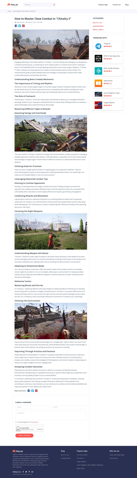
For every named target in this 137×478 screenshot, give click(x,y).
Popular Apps (103, 5)
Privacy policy (34, 422)
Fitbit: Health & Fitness (111, 68)
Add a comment (24, 435)
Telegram (107, 44)
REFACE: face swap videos (112, 56)
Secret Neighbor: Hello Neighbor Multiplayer (112, 93)
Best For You (97, 23)
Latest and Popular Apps (117, 455)
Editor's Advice (98, 29)
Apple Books (108, 81)
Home (9, 11)
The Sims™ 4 (81, 458)
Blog (126, 5)
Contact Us (117, 5)
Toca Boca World (82, 455)
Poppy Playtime (109, 103)
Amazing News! (98, 26)
